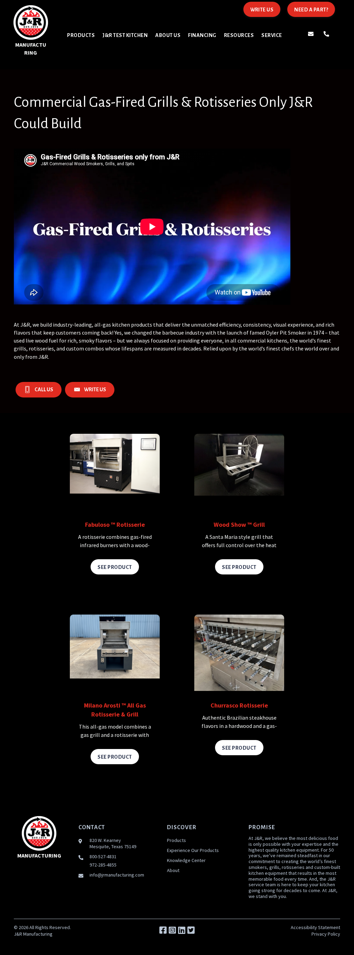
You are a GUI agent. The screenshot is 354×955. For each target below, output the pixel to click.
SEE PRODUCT (114, 567)
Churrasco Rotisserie (239, 705)
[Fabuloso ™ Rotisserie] (115, 462)
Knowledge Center (186, 860)
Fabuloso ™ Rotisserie (115, 524)
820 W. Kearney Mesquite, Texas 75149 (113, 843)
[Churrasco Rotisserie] (239, 651)
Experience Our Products (193, 850)
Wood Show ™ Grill (239, 524)
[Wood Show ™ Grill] (239, 463)
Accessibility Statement (315, 927)
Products (176, 840)
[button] (163, 930)
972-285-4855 (103, 865)
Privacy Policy (325, 934)
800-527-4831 (103, 856)
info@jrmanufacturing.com (117, 875)
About (173, 870)
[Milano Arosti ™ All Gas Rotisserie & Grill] (115, 645)
